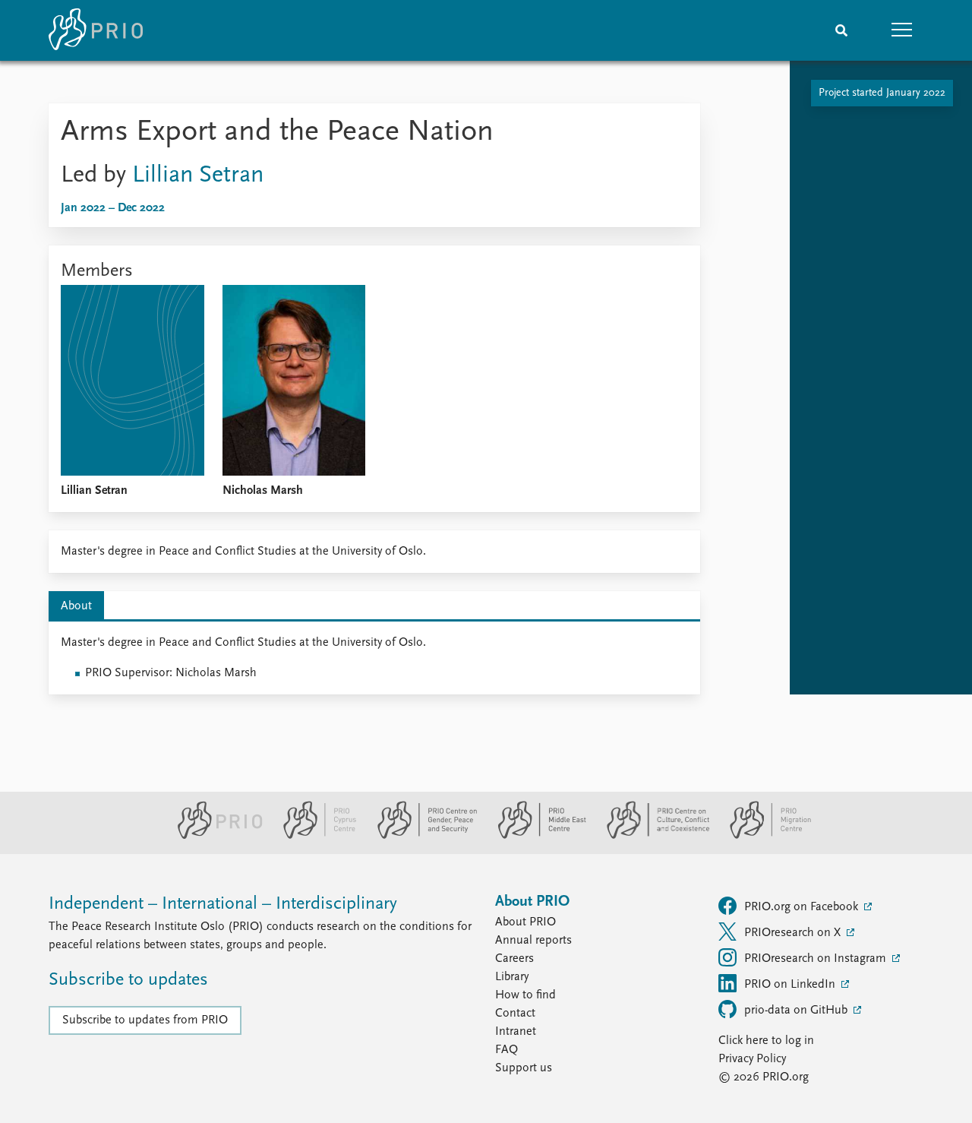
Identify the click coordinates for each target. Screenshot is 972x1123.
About (76, 606)
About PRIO (525, 922)
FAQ (506, 1050)
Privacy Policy (752, 1059)
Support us (523, 1068)
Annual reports (533, 941)
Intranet (515, 1032)
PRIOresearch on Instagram (816, 959)
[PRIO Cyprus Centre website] (314, 836)
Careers (514, 959)
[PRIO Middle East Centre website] (535, 836)
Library (512, 977)
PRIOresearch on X (794, 933)
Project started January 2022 (882, 93)
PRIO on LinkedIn (791, 985)
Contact (515, 1014)
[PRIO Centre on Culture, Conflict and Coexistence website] (652, 836)
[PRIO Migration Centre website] (762, 836)
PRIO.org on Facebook (802, 907)
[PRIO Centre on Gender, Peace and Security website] (421, 836)
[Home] (96, 30)
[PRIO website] (214, 836)
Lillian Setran (198, 175)
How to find (525, 995)
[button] (902, 30)
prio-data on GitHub (797, 1010)
